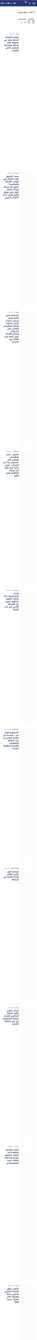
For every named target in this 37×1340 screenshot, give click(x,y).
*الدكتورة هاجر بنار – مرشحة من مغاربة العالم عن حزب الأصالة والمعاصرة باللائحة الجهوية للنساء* (11, 740)
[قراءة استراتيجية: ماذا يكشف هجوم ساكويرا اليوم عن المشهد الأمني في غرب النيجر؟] (27, 656)
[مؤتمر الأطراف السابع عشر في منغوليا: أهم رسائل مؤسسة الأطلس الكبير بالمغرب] (27, 100)
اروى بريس (22, 19)
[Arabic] (6, 3)
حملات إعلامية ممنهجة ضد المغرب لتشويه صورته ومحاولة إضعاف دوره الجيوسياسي (12, 1156)
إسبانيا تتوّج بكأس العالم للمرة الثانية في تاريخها (11, 875)
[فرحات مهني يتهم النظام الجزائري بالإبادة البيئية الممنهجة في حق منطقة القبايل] (27, 1073)
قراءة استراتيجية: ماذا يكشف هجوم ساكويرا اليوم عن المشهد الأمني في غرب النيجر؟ (11, 601)
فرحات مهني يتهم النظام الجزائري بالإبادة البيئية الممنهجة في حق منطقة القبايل (11, 1017)
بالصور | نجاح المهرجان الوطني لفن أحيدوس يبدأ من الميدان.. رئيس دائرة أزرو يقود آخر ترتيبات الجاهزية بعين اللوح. (11, 465)
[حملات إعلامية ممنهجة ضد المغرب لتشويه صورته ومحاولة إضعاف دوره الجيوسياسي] (27, 1213)
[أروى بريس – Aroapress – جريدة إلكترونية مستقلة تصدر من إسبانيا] (22, 3)
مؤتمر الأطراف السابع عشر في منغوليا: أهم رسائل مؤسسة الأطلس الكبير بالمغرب (11, 43)
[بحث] (30, 3)
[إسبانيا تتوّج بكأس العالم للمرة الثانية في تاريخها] (27, 934)
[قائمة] (33, 3)
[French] (13, 3)
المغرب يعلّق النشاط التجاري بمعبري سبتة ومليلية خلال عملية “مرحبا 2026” (12, 1295)
